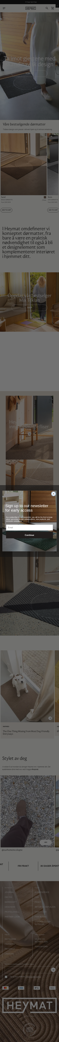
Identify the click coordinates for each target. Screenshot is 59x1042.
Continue (29, 535)
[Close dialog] (53, 494)
